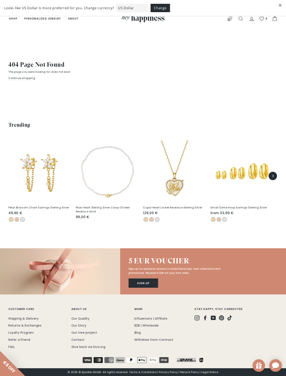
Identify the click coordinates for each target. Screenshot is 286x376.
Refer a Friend (19, 340)
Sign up (143, 283)
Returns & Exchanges (24, 325)
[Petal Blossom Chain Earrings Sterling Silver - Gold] (11, 219)
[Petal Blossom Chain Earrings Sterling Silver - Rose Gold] (17, 219)
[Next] (273, 176)
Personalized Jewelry (42, 18)
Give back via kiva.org (88, 347)
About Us (79, 309)
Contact (78, 340)
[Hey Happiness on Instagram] (197, 317)
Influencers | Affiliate (150, 318)
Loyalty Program (21, 332)
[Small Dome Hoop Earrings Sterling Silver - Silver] (225, 219)
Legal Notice (209, 372)
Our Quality (80, 318)
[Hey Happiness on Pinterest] (221, 317)
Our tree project (84, 332)
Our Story (78, 325)
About (73, 18)
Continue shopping (21, 78)
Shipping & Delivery (23, 318)
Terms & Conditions (143, 372)
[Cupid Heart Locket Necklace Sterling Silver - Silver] (157, 219)
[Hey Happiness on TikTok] (229, 317)
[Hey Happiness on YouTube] (213, 317)
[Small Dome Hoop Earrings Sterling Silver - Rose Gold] (219, 219)
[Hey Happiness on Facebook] (205, 317)
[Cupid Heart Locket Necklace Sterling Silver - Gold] (146, 219)
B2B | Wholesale (146, 325)
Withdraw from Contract (153, 340)
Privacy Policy (168, 372)
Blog (137, 332)
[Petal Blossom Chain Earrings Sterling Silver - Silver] (22, 219)
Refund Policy (189, 372)
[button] (60, 271)
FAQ (11, 347)
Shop (13, 18)
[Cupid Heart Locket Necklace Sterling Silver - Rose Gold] (151, 219)
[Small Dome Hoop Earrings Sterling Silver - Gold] (213, 219)
